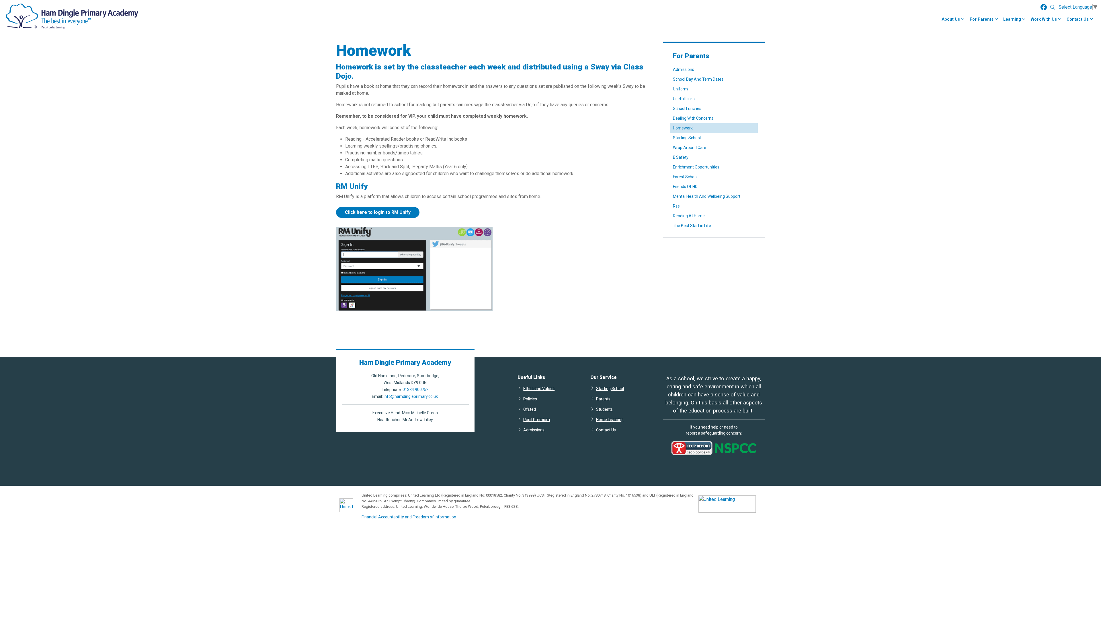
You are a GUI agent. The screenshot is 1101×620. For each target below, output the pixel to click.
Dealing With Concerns (693, 118)
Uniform (680, 89)
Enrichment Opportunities (696, 167)
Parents (603, 399)
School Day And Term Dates (698, 79)
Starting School (687, 137)
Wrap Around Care (689, 147)
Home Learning (610, 419)
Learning (1012, 19)
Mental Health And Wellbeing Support (706, 196)
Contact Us (1078, 19)
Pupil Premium (536, 419)
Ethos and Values (539, 388)
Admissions (683, 69)
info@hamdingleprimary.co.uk (411, 396)
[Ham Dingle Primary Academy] (72, 16)
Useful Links (684, 98)
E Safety (680, 157)
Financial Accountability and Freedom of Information (409, 517)
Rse (676, 206)
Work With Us (1044, 19)
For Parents (981, 19)
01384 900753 (416, 389)
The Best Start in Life (692, 225)
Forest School (685, 177)
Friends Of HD (685, 186)
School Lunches (687, 108)
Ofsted (529, 409)
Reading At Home (689, 216)
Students (604, 409)
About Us (951, 19)
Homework (683, 128)
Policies (530, 399)
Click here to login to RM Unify (378, 212)
